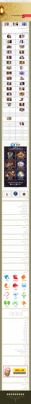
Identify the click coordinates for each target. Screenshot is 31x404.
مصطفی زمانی (9, 80)
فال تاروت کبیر (26, 323)
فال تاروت (22, 1)
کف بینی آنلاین (26, 238)
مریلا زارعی (22, 125)
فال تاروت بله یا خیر (26, 341)
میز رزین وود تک (26, 348)
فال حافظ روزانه (26, 361)
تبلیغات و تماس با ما (6, 1)
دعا (27, 250)
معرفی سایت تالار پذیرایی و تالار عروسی (24, 352)
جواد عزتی (22, 101)
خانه (28, 1)
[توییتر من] (13, 394)
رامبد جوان (22, 120)
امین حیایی (22, 96)
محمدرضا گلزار (9, 38)
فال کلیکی (26, 256)
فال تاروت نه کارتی (26, 334)
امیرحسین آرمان (9, 54)
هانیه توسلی (22, 139)
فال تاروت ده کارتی (26, 336)
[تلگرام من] (21, 394)
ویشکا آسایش (9, 96)
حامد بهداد (9, 129)
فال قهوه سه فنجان (26, 231)
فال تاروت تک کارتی (26, 327)
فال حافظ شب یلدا (26, 363)
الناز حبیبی (22, 43)
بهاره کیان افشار (9, 106)
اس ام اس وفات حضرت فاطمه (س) (24, 213)
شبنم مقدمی (9, 64)
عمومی (24, 198)
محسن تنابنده (9, 75)
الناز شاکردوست (22, 38)
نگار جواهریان (9, 59)
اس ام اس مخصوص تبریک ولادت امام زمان (23, 211)
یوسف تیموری (9, 101)
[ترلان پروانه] (15, 24)
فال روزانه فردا (26, 386)
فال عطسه (26, 381)
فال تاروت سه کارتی (25, 328)
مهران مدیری (22, 132)
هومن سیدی (22, 69)
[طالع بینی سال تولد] (15, 314)
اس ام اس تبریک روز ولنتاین (25, 208)
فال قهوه (27, 229)
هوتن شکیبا (9, 115)
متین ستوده (9, 135)
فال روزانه (19, 1)
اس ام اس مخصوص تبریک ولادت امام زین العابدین (23, 206)
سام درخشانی (9, 132)
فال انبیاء (27, 224)
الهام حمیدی (22, 115)
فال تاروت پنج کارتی (25, 331)
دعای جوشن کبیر (26, 249)
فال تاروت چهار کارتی (25, 330)
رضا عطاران (9, 43)
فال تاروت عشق (26, 338)
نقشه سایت (12, 398)
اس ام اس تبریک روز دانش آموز (24, 205)
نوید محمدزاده (9, 48)
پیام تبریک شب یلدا (26, 364)
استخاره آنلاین (10, 1)
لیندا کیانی (9, 111)
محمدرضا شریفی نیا (22, 48)
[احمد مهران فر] (24, 24)
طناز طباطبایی (22, 59)
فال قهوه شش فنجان (25, 232)
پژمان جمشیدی (21, 106)
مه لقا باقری (22, 54)
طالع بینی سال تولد (26, 316)
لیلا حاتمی (9, 139)
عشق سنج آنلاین (26, 261)
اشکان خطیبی (9, 90)
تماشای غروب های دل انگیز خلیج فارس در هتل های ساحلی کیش (21, 349)
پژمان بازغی (9, 69)
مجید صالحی (22, 80)
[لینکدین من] (7, 394)
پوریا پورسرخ (22, 111)
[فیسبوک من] (19, 394)
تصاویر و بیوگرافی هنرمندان (22, 28)
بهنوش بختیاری (21, 135)
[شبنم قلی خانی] (6, 24)
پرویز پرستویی (21, 64)
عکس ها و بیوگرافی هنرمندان (17, 15)
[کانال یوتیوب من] (9, 394)
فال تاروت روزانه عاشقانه (25, 339)
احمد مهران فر (21, 75)
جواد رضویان (22, 129)
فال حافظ (25, 1)
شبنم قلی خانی (9, 120)
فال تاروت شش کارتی (25, 333)
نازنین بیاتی (9, 125)
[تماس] (15, 394)
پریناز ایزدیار (22, 85)
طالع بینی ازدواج (26, 243)
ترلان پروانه (22, 90)
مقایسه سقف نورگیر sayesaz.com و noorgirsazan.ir (22, 351)
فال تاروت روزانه (26, 322)
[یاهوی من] (23, 394)
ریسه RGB (26, 267)
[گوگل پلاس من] (11, 394)
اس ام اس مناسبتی (15, 1)
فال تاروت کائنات (26, 325)
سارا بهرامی (9, 85)
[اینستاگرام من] (17, 394)
